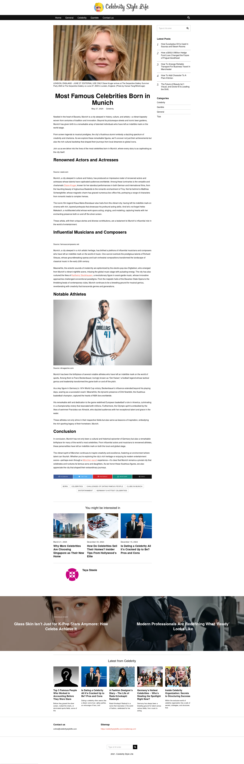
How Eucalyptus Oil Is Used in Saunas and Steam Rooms (174, 45)
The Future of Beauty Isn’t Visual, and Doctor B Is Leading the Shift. (175, 87)
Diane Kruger (70, 185)
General (69, 17)
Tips (159, 116)
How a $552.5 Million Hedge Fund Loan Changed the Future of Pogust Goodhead (175, 55)
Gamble (95, 17)
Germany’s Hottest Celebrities (112, 490)
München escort (90, 460)
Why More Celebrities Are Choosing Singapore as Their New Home (68, 551)
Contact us (108, 17)
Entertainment (85, 490)
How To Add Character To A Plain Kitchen (173, 76)
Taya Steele (89, 570)
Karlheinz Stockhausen (82, 275)
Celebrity (82, 17)
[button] (188, 28)
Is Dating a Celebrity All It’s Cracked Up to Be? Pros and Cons (136, 549)
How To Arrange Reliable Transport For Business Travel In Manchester (175, 67)
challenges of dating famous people (105, 486)
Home (58, 17)
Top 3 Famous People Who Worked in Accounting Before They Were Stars (65, 694)
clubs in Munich (134, 486)
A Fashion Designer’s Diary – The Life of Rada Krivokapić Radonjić (121, 694)
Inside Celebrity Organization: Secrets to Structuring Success (177, 693)
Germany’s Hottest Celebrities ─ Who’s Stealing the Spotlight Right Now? (149, 694)
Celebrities (77, 486)
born (65, 486)
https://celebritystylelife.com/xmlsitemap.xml (118, 728)
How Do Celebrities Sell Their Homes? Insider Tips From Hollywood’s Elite (102, 551)
